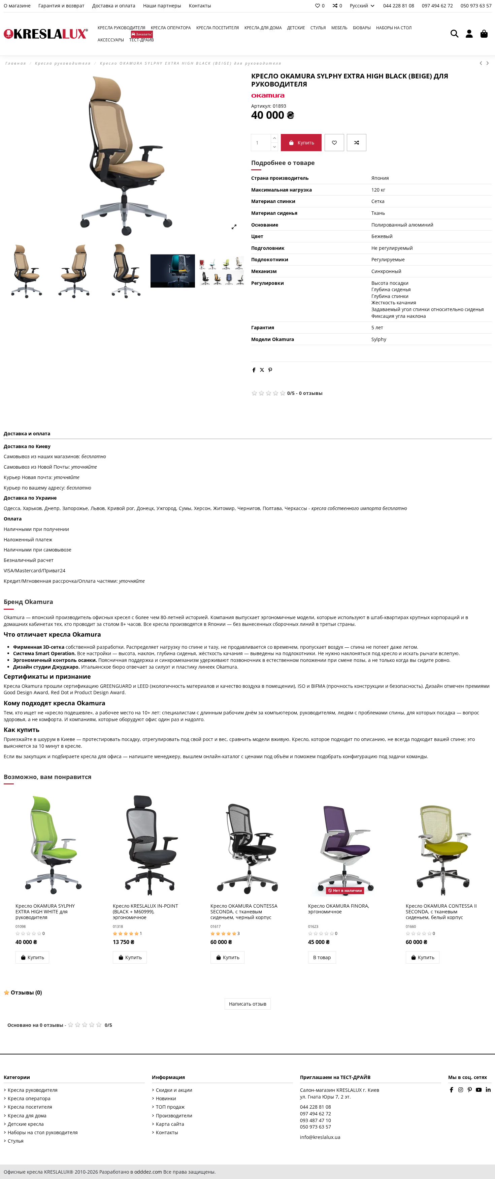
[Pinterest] (270, 370)
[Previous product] (483, 63)
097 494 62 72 (438, 5)
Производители (174, 1115)
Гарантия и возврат (62, 5)
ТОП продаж (170, 1107)
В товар (322, 957)
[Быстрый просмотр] (62, 894)
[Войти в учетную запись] (469, 34)
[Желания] (334, 142)
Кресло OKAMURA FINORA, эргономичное (338, 909)
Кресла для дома (27, 1115)
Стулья (16, 1141)
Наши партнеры (163, 5)
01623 (313, 926)
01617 (215, 926)
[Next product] (488, 63)
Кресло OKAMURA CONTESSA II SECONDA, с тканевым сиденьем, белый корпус (441, 911)
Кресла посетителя (30, 1107)
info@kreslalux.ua (320, 1137)
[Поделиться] (254, 370)
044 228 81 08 (399, 5)
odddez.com (148, 1172)
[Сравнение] (356, 142)
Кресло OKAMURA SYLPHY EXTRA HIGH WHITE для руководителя (45, 911)
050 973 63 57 (476, 5)
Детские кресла (26, 1124)
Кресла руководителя (33, 1090)
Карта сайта (170, 1124)
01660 (411, 926)
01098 (20, 926)
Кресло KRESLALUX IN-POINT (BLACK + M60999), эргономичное (145, 911)
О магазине (18, 5)
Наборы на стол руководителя (43, 1132)
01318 (118, 926)
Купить (306, 142)
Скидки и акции (174, 1090)
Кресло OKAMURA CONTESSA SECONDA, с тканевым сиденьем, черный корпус (243, 911)
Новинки (166, 1098)
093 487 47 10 (315, 1120)
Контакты (200, 5)
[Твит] (262, 370)
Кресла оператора (29, 1098)
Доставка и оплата (114, 5)
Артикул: (261, 106)
